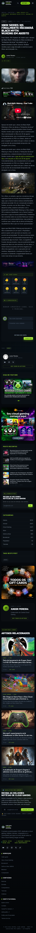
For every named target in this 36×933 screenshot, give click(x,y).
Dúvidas (3, 884)
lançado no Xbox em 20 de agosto (19, 158)
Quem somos (5, 902)
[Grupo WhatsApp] (7, 847)
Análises (3, 894)
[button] (19, 400)
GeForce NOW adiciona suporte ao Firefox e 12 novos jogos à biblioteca (20, 458)
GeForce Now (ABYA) (7, 866)
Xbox (4, 530)
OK (30, 505)
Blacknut (3, 869)
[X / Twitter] (13, 362)
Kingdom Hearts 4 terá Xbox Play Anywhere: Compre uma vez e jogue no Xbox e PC (20, 481)
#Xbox (8, 348)
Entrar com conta (20, 335)
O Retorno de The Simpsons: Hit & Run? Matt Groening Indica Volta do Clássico (21, 473)
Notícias (11, 12)
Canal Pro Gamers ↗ (7, 909)
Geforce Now (7, 534)
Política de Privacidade (8, 915)
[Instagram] (9, 362)
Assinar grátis (27, 809)
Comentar (28, 338)
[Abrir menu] (33, 3)
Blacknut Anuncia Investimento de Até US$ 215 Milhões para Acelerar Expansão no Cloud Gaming (21, 452)
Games (5, 520)
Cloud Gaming (7, 527)
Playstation (6, 540)
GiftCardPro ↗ (5, 912)
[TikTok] (20, 847)
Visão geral (4, 857)
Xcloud (5, 523)
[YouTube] (5, 362)
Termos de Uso (5, 918)
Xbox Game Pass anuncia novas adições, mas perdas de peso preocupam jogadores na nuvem (19, 466)
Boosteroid (6, 537)
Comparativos (5, 887)
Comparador (5, 872)
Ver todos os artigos (18, 366)
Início (3, 12)
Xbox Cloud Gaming (7, 860)
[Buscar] (18, 3)
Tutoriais (5, 544)
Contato (3, 905)
